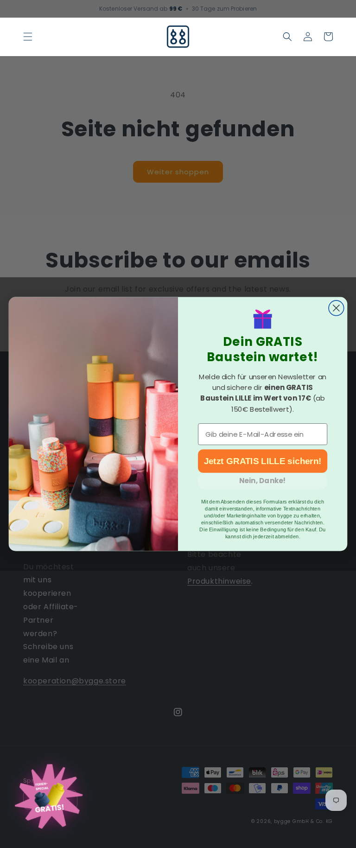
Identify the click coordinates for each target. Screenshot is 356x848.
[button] (28, 36)
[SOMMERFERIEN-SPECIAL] (48, 798)
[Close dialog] (336, 308)
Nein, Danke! (262, 481)
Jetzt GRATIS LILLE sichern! (263, 461)
